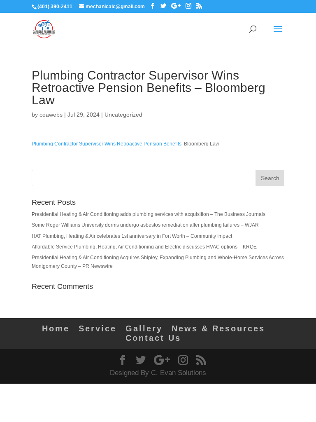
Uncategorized (123, 114)
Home (56, 328)
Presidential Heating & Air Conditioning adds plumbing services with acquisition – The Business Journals (148, 214)
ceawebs (51, 114)
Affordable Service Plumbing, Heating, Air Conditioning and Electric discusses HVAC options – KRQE (144, 247)
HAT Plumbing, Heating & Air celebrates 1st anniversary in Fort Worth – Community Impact (132, 236)
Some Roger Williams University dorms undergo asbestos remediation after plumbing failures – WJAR (145, 225)
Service (97, 328)
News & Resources (218, 328)
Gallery (144, 328)
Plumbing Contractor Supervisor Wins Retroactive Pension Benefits (106, 144)
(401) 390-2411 (54, 6)
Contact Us (153, 337)
